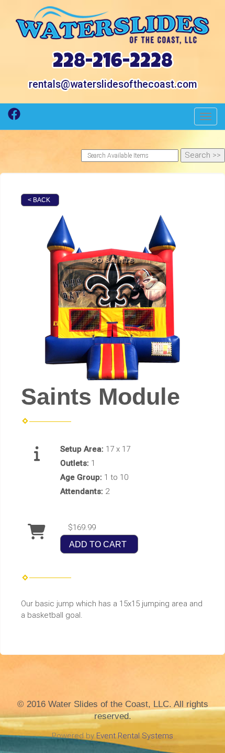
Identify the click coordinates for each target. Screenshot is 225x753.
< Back (39, 200)
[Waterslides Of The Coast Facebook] (14, 117)
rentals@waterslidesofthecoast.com (113, 84)
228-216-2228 (113, 63)
